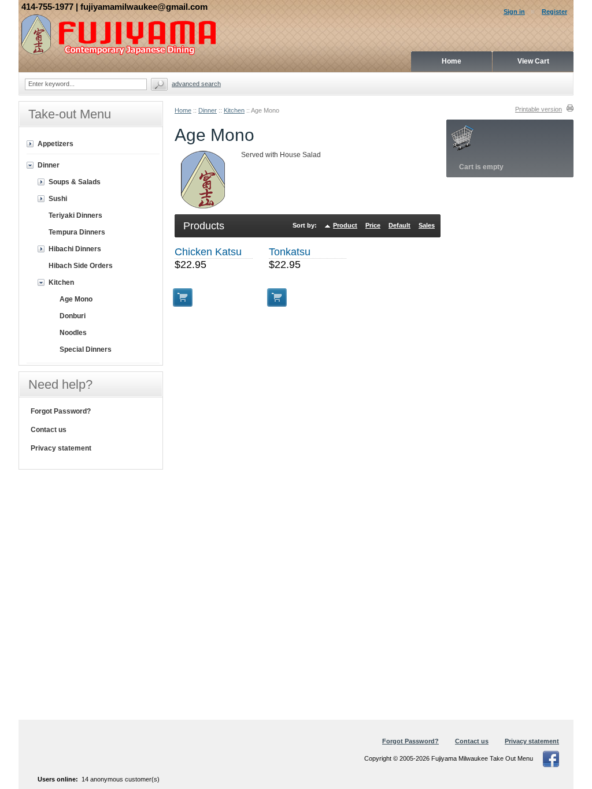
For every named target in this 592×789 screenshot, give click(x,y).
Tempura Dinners (77, 232)
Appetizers (55, 144)
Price (372, 225)
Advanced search (196, 83)
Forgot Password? (61, 411)
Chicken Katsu (208, 252)
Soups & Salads (75, 182)
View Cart (533, 61)
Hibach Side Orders (81, 266)
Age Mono (76, 299)
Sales (427, 225)
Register (554, 11)
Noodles (73, 333)
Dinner (207, 110)
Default (399, 225)
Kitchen (234, 110)
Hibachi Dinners (75, 249)
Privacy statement (61, 448)
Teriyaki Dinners (75, 215)
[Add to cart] (183, 297)
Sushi (58, 199)
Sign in (514, 11)
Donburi (73, 316)
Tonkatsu (289, 252)
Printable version (538, 109)
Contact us (48, 430)
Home (183, 110)
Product (345, 225)
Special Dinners (86, 349)
